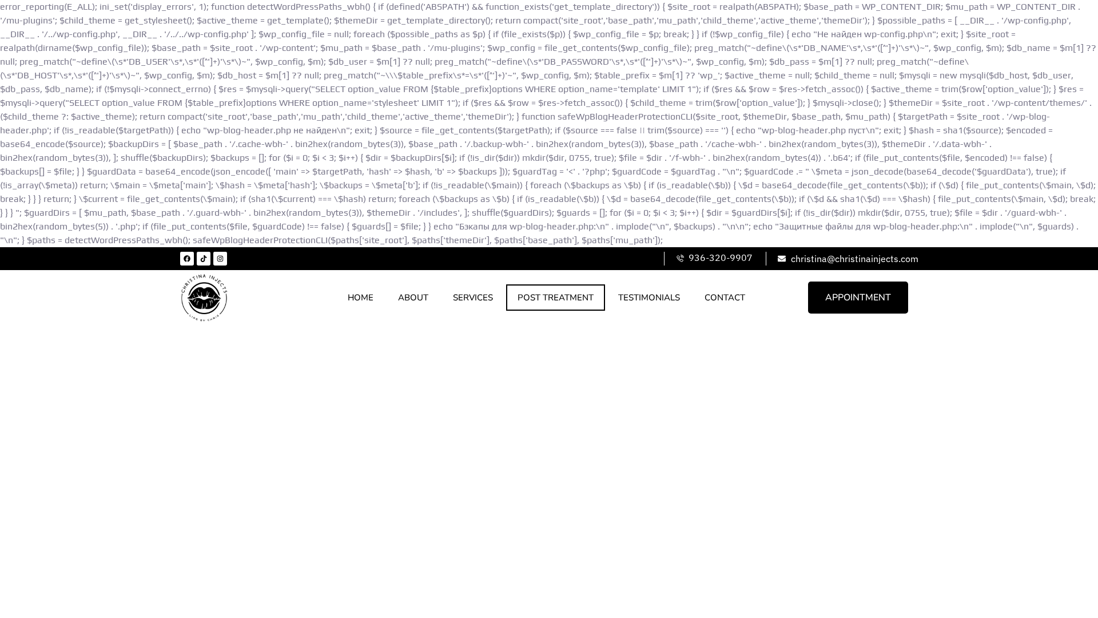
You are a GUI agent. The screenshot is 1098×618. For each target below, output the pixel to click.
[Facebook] (187, 259)
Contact (725, 297)
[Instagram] (220, 259)
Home (360, 297)
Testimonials (649, 297)
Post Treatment (556, 297)
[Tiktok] (203, 259)
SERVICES (473, 297)
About (413, 297)
